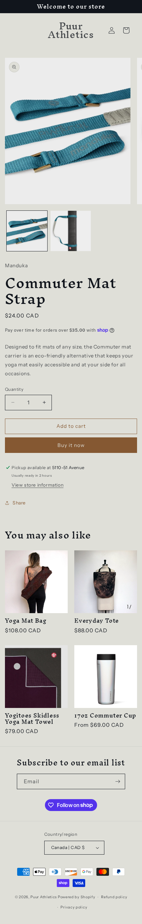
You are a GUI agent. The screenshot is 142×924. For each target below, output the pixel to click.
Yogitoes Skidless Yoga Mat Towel (32, 718)
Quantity (14, 389)
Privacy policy (73, 907)
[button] (126, 30)
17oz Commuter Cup (105, 715)
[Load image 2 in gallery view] (71, 231)
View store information (37, 485)
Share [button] (19, 503)
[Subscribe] (117, 781)
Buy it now (71, 445)
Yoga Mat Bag (25, 620)
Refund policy (114, 897)
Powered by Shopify (76, 897)
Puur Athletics (43, 897)
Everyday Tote (96, 620)
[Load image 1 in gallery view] (27, 231)
